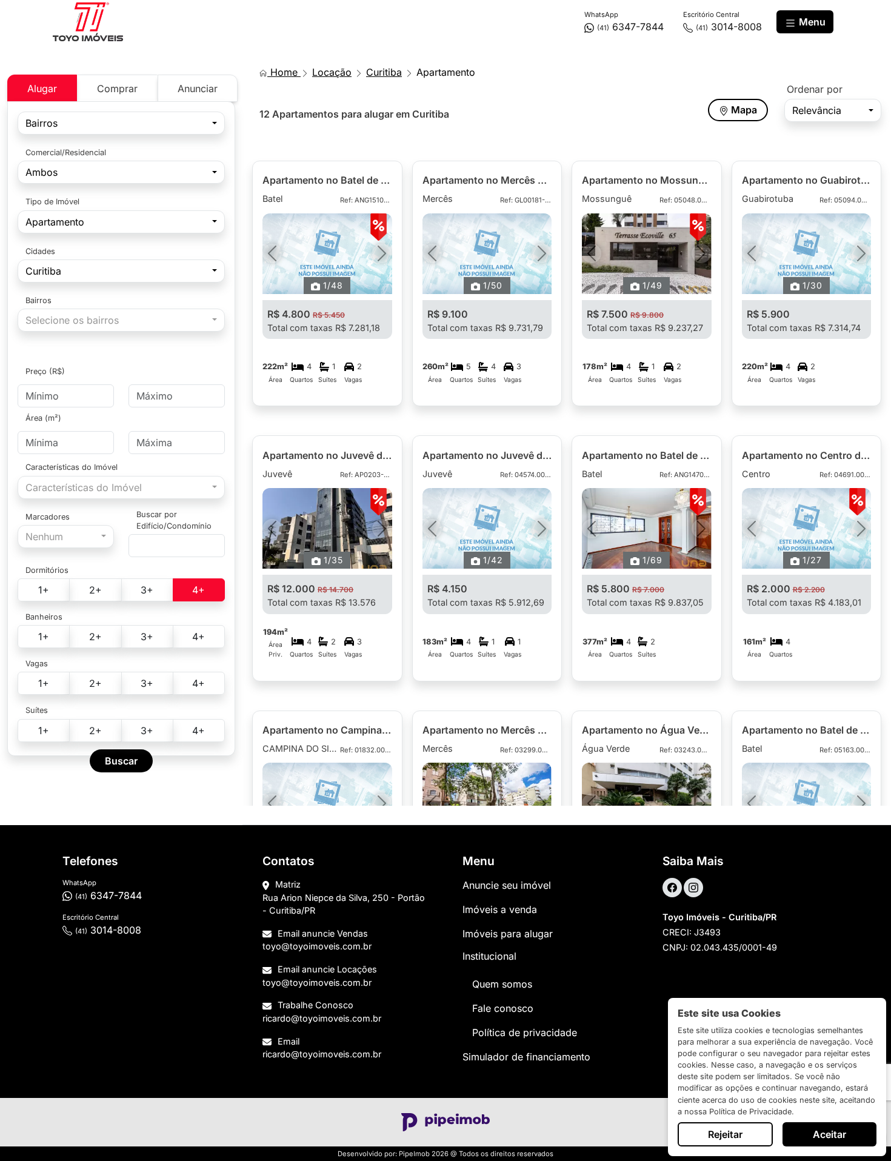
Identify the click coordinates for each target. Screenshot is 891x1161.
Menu (811, 22)
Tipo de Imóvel (52, 201)
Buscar (121, 761)
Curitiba (384, 72)
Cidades (40, 251)
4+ (198, 590)
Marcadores (47, 516)
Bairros (38, 300)
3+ (147, 590)
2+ (95, 590)
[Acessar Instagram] (693, 887)
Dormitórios (46, 570)
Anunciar (198, 88)
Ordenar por (815, 89)
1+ (43, 590)
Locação (332, 72)
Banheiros (43, 616)
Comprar (117, 88)
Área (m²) (43, 418)
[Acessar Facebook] (672, 887)
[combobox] (121, 123)
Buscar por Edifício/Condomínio (174, 520)
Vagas (36, 663)
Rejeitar (725, 1134)
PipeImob (414, 1153)
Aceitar (829, 1134)
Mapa (743, 110)
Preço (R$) (45, 371)
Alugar (42, 88)
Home (284, 72)
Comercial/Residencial (65, 152)
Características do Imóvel (71, 467)
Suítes (36, 710)
